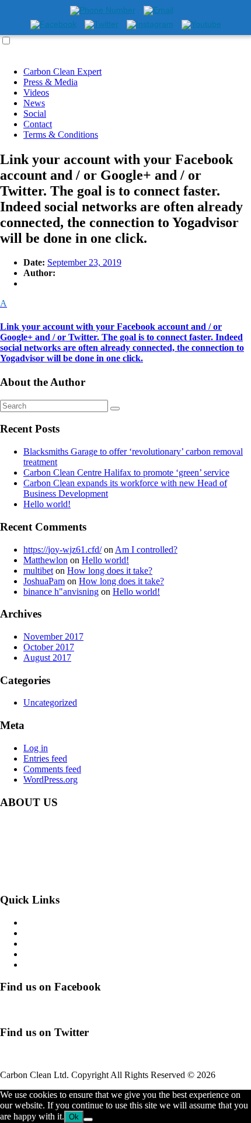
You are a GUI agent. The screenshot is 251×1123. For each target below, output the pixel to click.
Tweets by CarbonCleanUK (51, 1055)
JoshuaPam (44, 581)
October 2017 (48, 647)
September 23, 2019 (84, 262)
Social (34, 113)
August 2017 (47, 657)
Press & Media (50, 82)
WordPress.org (50, 779)
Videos (36, 92)
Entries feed (45, 758)
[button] (125, 330)
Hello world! (47, 504)
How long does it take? (109, 571)
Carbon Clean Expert (62, 71)
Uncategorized (50, 702)
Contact (37, 124)
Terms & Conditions (60, 134)
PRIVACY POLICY (61, 964)
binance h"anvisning (61, 592)
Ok (74, 1116)
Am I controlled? (146, 549)
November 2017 (53, 636)
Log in (35, 748)
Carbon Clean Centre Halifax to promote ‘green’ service (126, 472)
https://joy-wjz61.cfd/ (62, 549)
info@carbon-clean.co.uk (99, 877)
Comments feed (52, 769)
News (34, 103)
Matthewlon (45, 560)
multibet (38, 571)
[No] (88, 1119)
